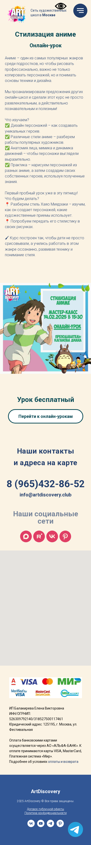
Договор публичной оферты (45, 809)
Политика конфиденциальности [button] (46, 813)
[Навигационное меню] (80, 10)
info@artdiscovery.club (45, 495)
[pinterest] (60, 826)
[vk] (52, 536)
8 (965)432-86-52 (46, 484)
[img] (17, 14)
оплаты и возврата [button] (63, 762)
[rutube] (39, 536)
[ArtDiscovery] (65, 536)
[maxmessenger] (26, 536)
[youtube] (40, 826)
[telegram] (50, 826)
